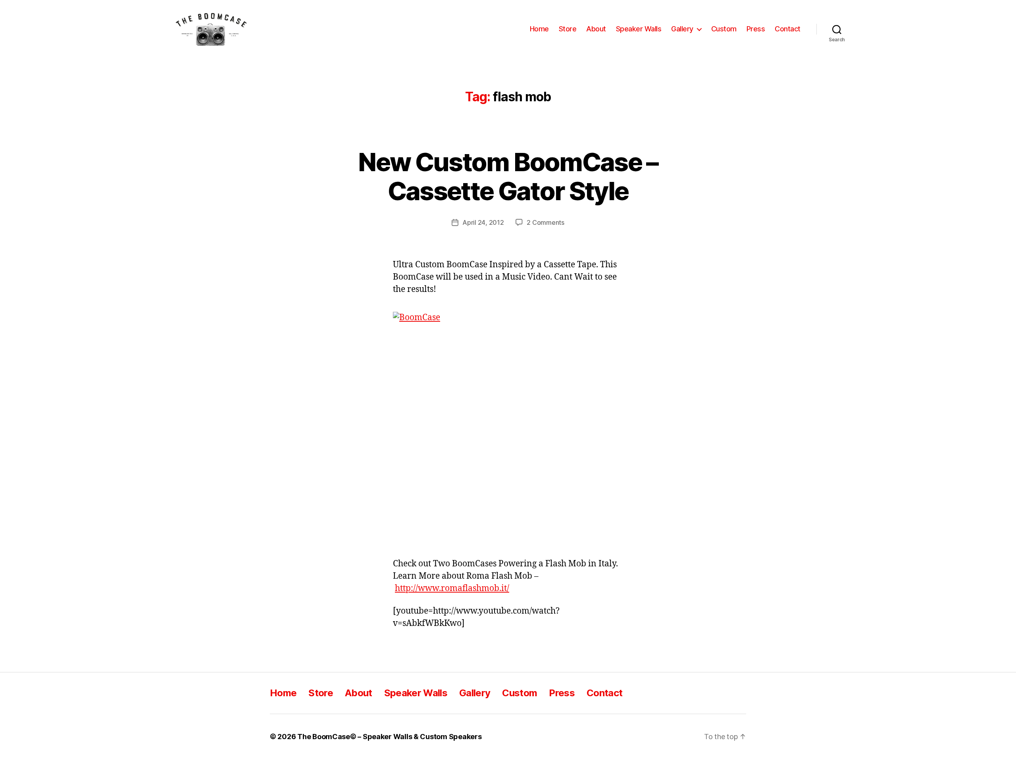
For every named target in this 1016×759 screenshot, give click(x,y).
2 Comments (545, 222)
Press (756, 29)
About (596, 29)
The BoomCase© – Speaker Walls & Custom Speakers (389, 736)
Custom (724, 29)
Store (568, 29)
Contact (787, 29)
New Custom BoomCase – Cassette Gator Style (508, 176)
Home (539, 29)
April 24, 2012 (483, 222)
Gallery (682, 29)
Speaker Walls (639, 29)
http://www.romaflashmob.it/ (452, 588)
